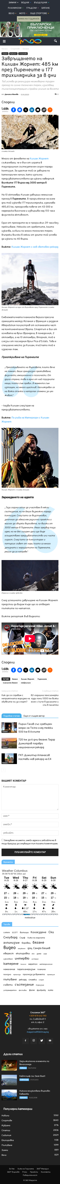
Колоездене (38, 932)
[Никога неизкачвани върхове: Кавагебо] (9, 1095)
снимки (33, 979)
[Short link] (44, 109)
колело (23, 964)
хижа (50, 990)
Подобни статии (11, 716)
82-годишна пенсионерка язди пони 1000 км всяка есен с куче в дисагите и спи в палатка (44, 700)
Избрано (13, 54)
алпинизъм (11, 943)
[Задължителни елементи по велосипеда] (9, 1065)
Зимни (12, 2)
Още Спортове (38, 13)
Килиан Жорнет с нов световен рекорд (35, 247)
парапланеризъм (26, 969)
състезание (24, 984)
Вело (11, 13)
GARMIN (6, 933)
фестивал (23, 990)
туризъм (40, 985)
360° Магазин (43, 1169)
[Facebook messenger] (19, 109)
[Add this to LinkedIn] (31, 109)
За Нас (12, 1169)
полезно (7, 974)
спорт (41, 980)
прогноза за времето (34, 974)
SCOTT (15, 932)
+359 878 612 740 (37, 1016)
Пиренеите (42, 679)
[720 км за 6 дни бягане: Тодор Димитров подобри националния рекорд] (9, 743)
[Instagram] (34, 1041)
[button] (55, 41)
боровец (26, 943)
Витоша (24, 932)
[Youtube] (50, 1041)
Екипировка (8, 1140)
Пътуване (7, 1145)
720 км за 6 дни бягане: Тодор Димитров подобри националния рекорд (36, 743)
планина (41, 969)
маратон (32, 964)
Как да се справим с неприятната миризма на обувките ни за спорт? (16, 698)
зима (39, 953)
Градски (31, 8)
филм (32, 990)
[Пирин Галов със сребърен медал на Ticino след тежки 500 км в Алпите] (9, 727)
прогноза (17, 975)
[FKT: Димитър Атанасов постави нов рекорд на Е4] (9, 758)
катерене (10, 964)
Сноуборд (10, 937)
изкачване (8, 959)
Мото (22, 13)
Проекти (34, 1172)
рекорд (22, 979)
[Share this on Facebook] (13, 109)
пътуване (10, 979)
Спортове (23, 54)
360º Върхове (13, 1172)
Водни (25, 2)
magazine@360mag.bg (38, 1032)
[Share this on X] (25, 109)
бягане (15, 679)
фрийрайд (41, 990)
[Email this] (37, 109)
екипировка (23, 953)
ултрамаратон (10, 990)
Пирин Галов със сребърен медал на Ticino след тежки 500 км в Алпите (35, 728)
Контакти (45, 1172)
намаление (9, 969)
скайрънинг (26, 683)
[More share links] (50, 109)
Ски (51, 932)
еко (33, 954)
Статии (6, 1130)
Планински (14, 8)
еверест (8, 953)
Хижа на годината (36, 938)
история (35, 959)
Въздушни (40, 2)
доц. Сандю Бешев (39, 948)
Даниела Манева (11, 94)
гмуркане (21, 948)
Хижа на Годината (29, 19)
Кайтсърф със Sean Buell (32, 1076)
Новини (23, 1068)
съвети (8, 985)
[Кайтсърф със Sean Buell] (9, 1080)
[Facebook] (25, 1041)
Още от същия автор (34, 716)
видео (9, 947)
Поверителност (30, 1175)
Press (24, 1172)
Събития (6, 1135)
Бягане (46, 8)
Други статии (13, 1054)
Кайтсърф (24, 1080)
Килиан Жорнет (27, 679)
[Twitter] (42, 1041)
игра (45, 954)
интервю (22, 958)
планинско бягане (10, 683)
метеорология (46, 964)
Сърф (22, 938)
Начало (5, 49)
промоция (51, 975)
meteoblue (30, 917)
